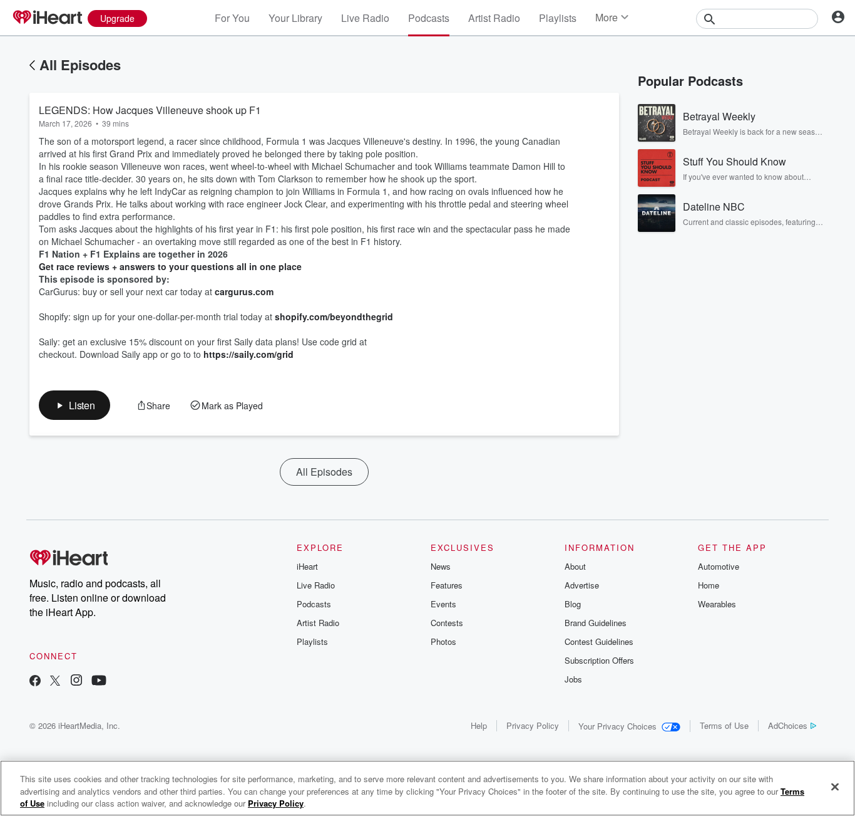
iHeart (307, 566)
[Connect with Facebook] (35, 681)
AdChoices (787, 725)
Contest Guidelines (599, 641)
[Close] (835, 786)
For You (232, 18)
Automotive (718, 566)
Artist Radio (494, 18)
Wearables (717, 604)
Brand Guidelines (596, 623)
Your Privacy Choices (617, 726)
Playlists (557, 18)
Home (708, 585)
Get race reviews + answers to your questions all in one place (170, 266)
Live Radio (365, 18)
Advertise (582, 585)
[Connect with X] (55, 681)
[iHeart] (46, 18)
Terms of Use (724, 725)
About (575, 566)
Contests (447, 623)
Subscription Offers (599, 660)
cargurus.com (244, 291)
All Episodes (80, 65)
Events (443, 604)
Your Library (295, 18)
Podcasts (428, 18)
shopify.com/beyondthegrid (334, 316)
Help (479, 725)
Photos (443, 641)
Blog (573, 604)
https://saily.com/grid (248, 354)
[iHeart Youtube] (98, 681)
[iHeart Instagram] (76, 681)
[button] (74, 405)
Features (447, 585)
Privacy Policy (532, 725)
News (441, 566)
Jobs (573, 679)
